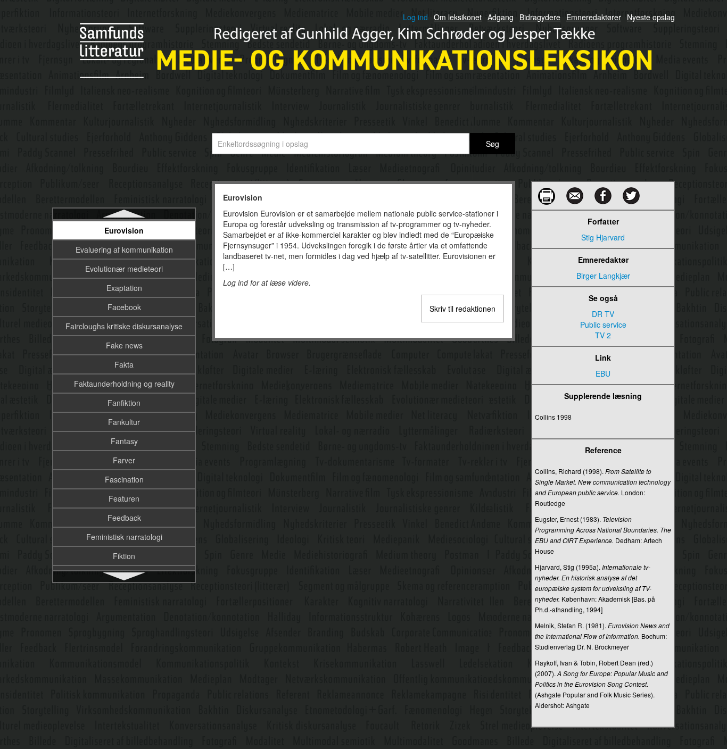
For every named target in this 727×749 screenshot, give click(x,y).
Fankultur (124, 422)
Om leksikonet (458, 17)
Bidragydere (539, 17)
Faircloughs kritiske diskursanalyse (124, 326)
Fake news (124, 345)
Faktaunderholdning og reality (124, 383)
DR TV (603, 314)
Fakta (124, 364)
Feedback (124, 517)
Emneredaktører (593, 17)
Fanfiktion (124, 402)
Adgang (501, 17)
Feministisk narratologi (124, 536)
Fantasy (124, 441)
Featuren (124, 498)
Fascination (124, 479)
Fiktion (124, 556)
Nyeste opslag (651, 17)
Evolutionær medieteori (124, 268)
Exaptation (124, 287)
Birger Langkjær (603, 275)
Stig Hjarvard (603, 237)
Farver (124, 460)
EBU (603, 373)
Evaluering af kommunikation (124, 249)
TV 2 (603, 335)
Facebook (124, 307)
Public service (603, 324)
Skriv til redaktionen (462, 308)
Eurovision (124, 230)
